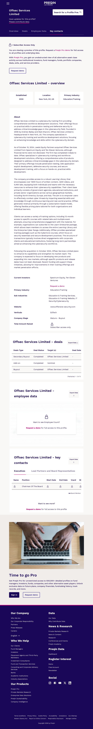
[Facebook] (55, 683)
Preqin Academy (55, 644)
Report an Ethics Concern (37, 718)
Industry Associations (19, 679)
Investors (14, 652)
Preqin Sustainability (19, 698)
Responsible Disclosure (55, 718)
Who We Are (15, 618)
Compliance (63, 716)
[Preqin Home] (50, 3)
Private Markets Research (21, 692)
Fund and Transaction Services (23, 664)
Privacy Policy (31, 716)
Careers (14, 631)
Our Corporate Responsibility (22, 621)
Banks (13, 673)
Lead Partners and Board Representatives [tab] (53, 471)
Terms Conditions (20, 716)
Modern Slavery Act (20, 718)
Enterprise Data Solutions (21, 695)
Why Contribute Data (57, 621)
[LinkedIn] (70, 683)
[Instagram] (50, 683)
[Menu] (8, 3)
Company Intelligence (19, 702)
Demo (51, 664)
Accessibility (53, 716)
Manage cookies (71, 718)
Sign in (14, 595)
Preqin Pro (18, 57)
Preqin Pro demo (62, 50)
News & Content (55, 634)
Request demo (17, 71)
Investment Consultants (20, 661)
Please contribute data (19, 22)
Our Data (52, 618)
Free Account (54, 667)
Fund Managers (17, 649)
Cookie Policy (42, 716)
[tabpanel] (46, 485)
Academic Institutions (19, 676)
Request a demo (57, 286)
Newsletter (53, 670)
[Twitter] (65, 683)
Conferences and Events (58, 641)
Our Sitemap (73, 716)
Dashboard (53, 654)
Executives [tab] (19, 471)
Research (52, 638)
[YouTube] (60, 683)
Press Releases (16, 628)
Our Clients (15, 646)
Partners (14, 624)
